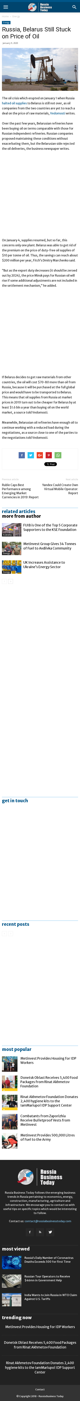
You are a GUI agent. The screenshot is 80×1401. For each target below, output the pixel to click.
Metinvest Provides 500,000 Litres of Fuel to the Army (47, 1137)
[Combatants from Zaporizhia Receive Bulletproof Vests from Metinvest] (9, 1121)
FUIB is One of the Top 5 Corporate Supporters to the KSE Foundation (50, 527)
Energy (16, 16)
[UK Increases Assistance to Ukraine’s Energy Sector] (11, 567)
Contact (40, 1389)
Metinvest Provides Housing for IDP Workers (40, 1327)
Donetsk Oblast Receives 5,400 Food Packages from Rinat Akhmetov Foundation (49, 1082)
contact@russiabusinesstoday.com (48, 1221)
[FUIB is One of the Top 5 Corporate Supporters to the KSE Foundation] (11, 530)
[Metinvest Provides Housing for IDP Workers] (9, 1064)
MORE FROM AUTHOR (21, 516)
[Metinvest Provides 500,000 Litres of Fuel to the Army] (9, 1141)
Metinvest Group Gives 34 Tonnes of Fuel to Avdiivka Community (49, 546)
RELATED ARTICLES (18, 511)
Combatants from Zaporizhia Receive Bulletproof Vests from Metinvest (45, 1120)
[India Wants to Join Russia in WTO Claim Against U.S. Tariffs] (11, 1300)
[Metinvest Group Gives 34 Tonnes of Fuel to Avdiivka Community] (11, 548)
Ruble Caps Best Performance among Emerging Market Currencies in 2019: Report (20, 491)
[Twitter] (50, 1232)
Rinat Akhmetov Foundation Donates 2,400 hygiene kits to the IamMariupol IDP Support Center (49, 1101)
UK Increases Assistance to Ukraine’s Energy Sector (44, 564)
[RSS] (40, 1232)
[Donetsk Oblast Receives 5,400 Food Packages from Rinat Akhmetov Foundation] (9, 1083)
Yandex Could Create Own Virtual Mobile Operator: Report (60, 489)
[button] (74, 7)
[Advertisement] (40, 196)
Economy (7, 535)
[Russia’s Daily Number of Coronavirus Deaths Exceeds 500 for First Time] (11, 1262)
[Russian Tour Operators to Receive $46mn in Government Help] (11, 1281)
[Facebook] (30, 1232)
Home (5, 16)
